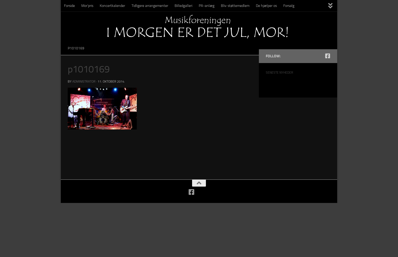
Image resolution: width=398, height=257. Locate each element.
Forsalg (288, 5)
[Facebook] (327, 56)
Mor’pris (87, 5)
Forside (69, 5)
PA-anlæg (206, 5)
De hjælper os (266, 5)
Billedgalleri (183, 5)
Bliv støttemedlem (235, 5)
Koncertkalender (112, 5)
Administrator (84, 82)
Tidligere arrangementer (150, 5)
